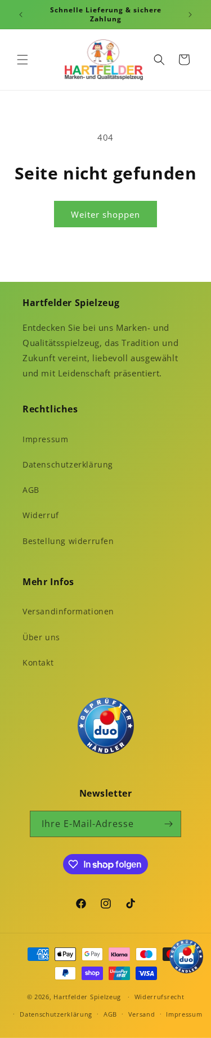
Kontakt (38, 662)
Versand (141, 1014)
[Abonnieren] (168, 824)
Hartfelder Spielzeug (87, 996)
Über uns (41, 637)
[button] (22, 59)
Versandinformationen (68, 611)
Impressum (45, 439)
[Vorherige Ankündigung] (20, 14)
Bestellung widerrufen (68, 541)
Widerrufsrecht (159, 996)
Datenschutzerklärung (68, 464)
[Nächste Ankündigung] (190, 14)
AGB (31, 489)
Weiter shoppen (105, 214)
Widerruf (41, 515)
